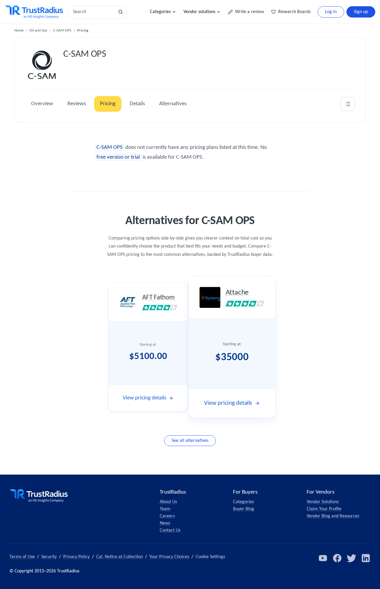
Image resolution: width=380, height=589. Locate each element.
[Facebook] (337, 558)
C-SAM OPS (62, 30)
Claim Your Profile (324, 509)
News (165, 523)
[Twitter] (351, 558)
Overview (42, 104)
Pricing (107, 104)
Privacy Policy (76, 557)
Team (165, 509)
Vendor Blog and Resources (333, 516)
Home (18, 30)
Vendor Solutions (323, 502)
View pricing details (144, 398)
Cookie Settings (210, 557)
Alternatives (172, 104)
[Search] (120, 12)
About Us (168, 502)
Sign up (361, 12)
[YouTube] (323, 558)
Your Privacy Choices (169, 557)
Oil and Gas (38, 30)
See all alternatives (190, 440)
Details (137, 104)
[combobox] (93, 12)
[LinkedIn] (365, 558)
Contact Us (170, 530)
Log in (331, 12)
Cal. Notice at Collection (119, 557)
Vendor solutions (199, 12)
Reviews (76, 104)
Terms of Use (22, 557)
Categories (160, 12)
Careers (167, 516)
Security (49, 557)
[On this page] (348, 104)
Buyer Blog (243, 509)
